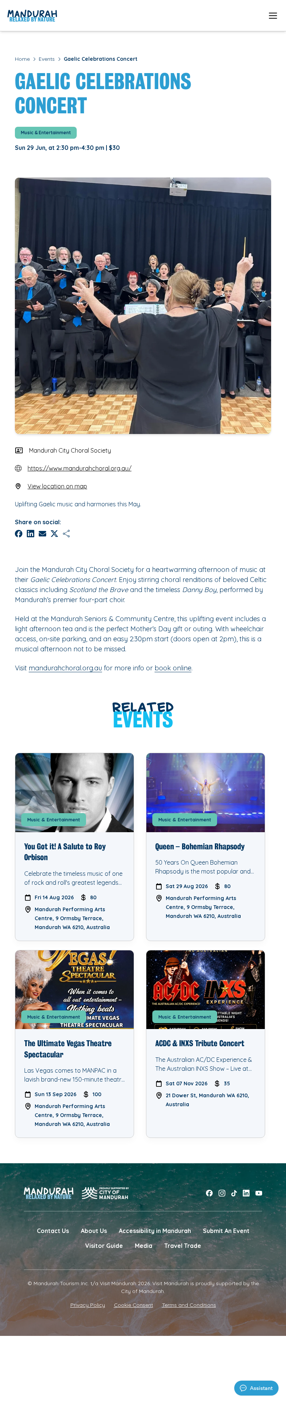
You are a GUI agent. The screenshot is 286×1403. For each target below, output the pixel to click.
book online (173, 668)
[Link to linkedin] (246, 1193)
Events (47, 59)
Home (22, 59)
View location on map (57, 486)
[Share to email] (42, 533)
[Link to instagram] (222, 1193)
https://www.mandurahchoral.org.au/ (79, 468)
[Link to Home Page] (32, 16)
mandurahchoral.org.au (65, 668)
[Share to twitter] (54, 533)
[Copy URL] (66, 533)
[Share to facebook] (18, 533)
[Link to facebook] (209, 1193)
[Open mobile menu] (273, 15)
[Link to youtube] (258, 1193)
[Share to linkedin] (30, 533)
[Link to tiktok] (234, 1193)
